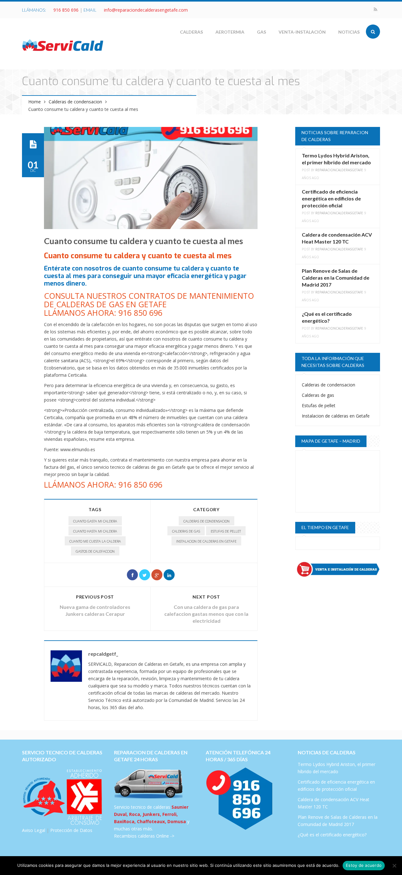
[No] (394, 865)
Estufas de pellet (226, 531)
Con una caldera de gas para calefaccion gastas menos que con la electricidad (206, 614)
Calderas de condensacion (75, 102)
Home (34, 102)
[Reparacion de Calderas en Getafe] (63, 45)
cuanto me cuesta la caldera (95, 541)
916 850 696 (66, 10)
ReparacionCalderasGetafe (339, 170)
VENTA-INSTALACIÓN (302, 32)
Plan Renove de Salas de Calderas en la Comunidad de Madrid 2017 (335, 277)
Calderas (191, 32)
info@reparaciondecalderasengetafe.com (146, 10)
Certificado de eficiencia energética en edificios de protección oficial (331, 198)
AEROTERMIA (229, 32)
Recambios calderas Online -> (144, 836)
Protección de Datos (71, 830)
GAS (261, 32)
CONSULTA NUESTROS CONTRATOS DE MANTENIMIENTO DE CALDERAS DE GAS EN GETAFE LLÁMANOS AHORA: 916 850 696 (149, 304)
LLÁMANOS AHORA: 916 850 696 (103, 484)
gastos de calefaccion (95, 551)
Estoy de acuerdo (364, 865)
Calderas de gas (186, 531)
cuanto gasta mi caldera (95, 521)
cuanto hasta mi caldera (95, 531)
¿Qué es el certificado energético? (332, 835)
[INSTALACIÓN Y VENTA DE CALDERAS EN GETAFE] (337, 569)
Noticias (349, 32)
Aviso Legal (33, 830)
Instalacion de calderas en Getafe (206, 541)
